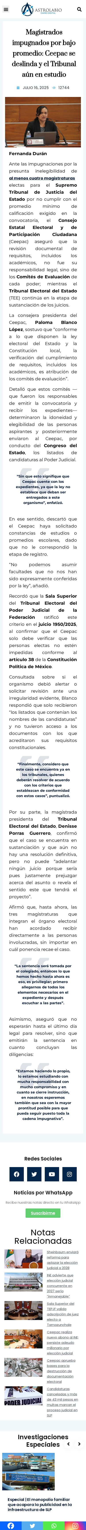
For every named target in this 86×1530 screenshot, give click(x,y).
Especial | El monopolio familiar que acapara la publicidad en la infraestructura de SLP (40, 1504)
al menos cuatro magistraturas (42, 178)
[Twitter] (34, 1174)
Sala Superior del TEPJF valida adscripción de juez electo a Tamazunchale (63, 1314)
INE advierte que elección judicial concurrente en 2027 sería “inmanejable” (60, 1286)
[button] (5, 9)
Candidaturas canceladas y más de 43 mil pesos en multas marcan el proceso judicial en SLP (62, 1402)
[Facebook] (16, 1174)
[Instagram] (69, 1174)
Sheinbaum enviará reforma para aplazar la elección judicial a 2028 (63, 1260)
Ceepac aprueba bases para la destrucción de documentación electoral (61, 1371)
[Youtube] (52, 1174)
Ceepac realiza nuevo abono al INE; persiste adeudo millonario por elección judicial (63, 1342)
